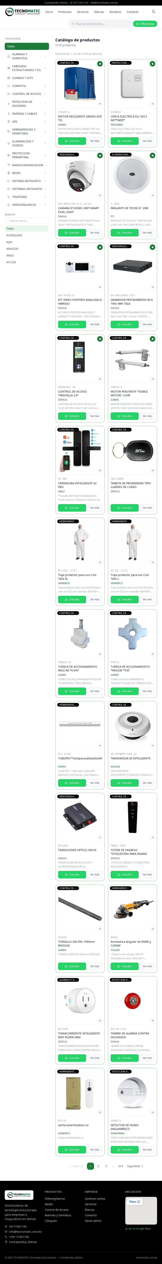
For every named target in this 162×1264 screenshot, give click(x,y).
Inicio (49, 12)
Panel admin (93, 1221)
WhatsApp (147, 24)
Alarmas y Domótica (58, 1215)
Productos (65, 12)
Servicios (83, 12)
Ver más (94, 141)
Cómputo (51, 1221)
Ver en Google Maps (139, 1228)
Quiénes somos (95, 1198)
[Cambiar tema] (153, 12)
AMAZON (12, 249)
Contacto (132, 12)
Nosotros (115, 12)
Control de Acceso (57, 1210)
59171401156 (80, 2)
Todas (11, 46)
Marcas (99, 12)
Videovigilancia (55, 1198)
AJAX (9, 242)
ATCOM (11, 262)
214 (120, 1166)
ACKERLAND (14, 235)
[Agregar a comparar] (100, 103)
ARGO (10, 255)
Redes (49, 1204)
